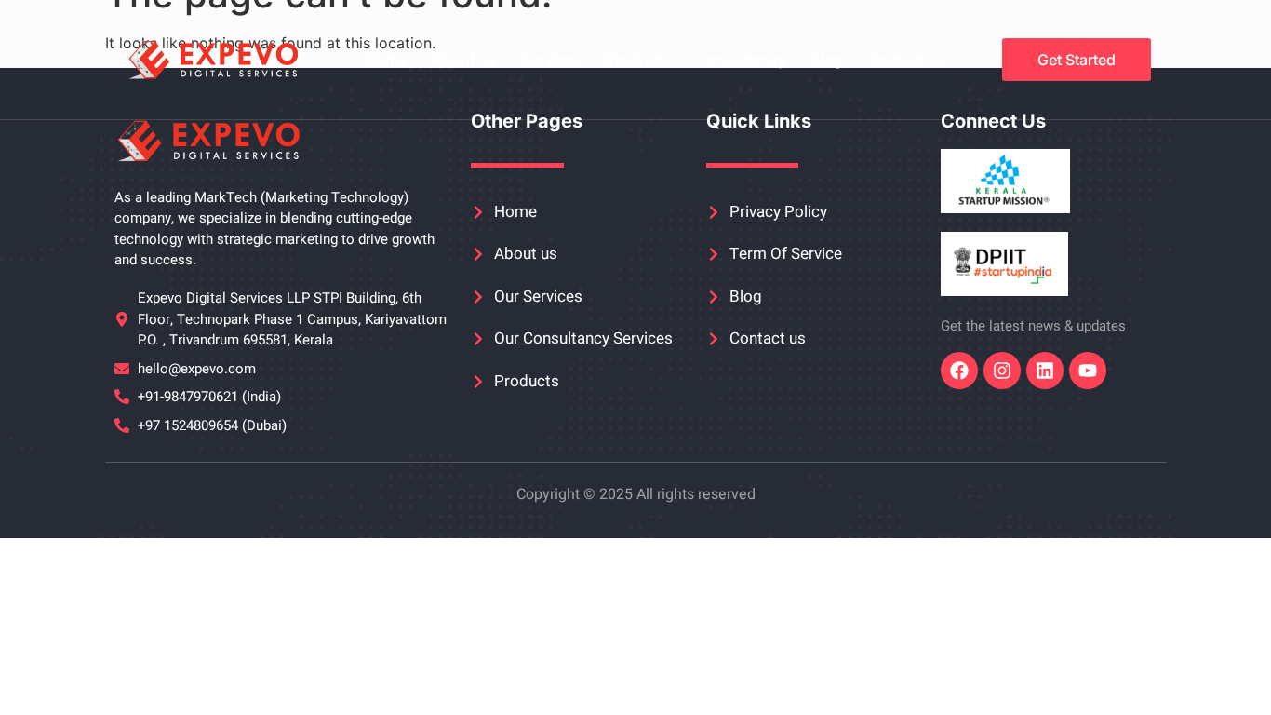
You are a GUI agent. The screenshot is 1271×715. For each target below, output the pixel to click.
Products (638, 59)
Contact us (906, 59)
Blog (826, 59)
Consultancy (740, 59)
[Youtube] (1087, 370)
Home (386, 59)
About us (464, 59)
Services (551, 59)
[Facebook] (959, 370)
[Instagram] (1002, 370)
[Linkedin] (1045, 370)
